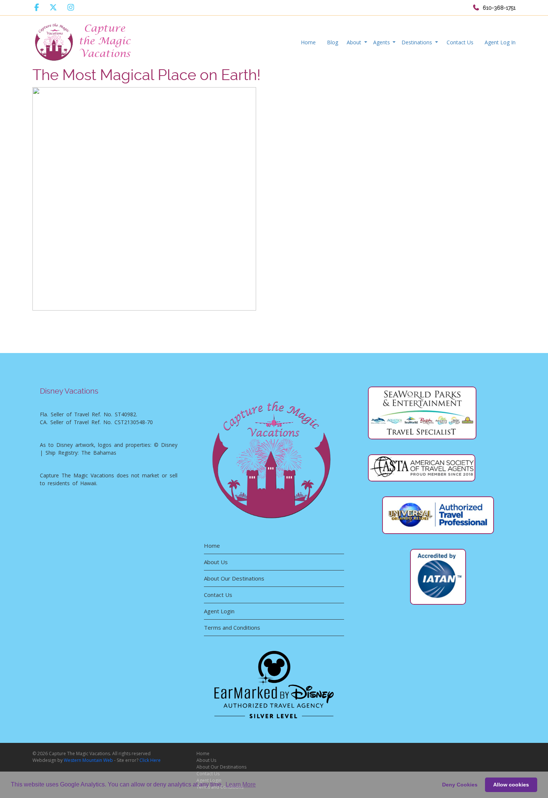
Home (308, 42)
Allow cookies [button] (511, 785)
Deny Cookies (460, 785)
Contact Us (460, 42)
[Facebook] (36, 7)
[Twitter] (53, 7)
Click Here (150, 760)
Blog (332, 42)
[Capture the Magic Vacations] (83, 40)
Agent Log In (500, 42)
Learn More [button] (241, 784)
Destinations (417, 42)
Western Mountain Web (88, 760)
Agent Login (219, 611)
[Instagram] (71, 7)
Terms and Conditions (232, 627)
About (355, 42)
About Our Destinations (234, 578)
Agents (382, 42)
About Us (216, 562)
